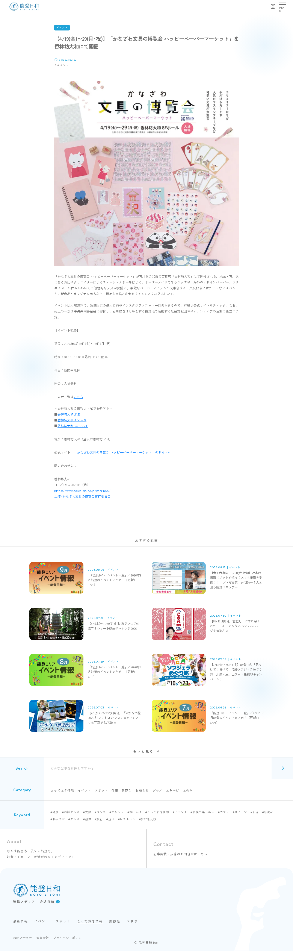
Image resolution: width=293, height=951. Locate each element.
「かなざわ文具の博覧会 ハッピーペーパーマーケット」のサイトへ (122, 452)
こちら (78, 396)
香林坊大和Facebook (72, 425)
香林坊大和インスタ (71, 420)
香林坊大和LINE (68, 414)
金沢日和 (47, 901)
